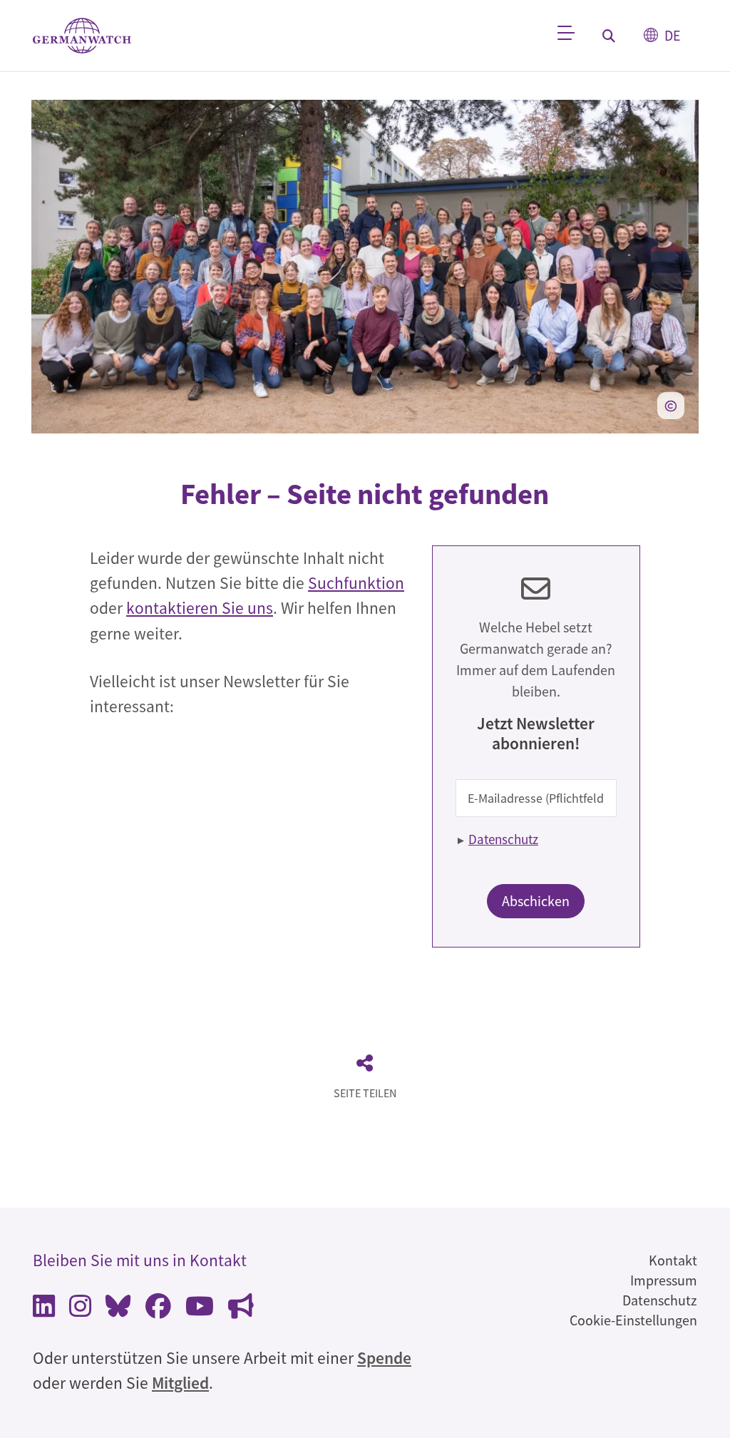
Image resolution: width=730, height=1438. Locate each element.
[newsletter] (241, 1309)
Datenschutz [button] (503, 839)
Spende (384, 1357)
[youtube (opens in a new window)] (199, 1309)
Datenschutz (659, 1300)
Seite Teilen (365, 1093)
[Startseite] (82, 36)
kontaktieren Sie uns (199, 607)
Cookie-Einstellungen (633, 1320)
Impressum (663, 1280)
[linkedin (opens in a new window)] (44, 1309)
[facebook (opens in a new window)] (158, 1309)
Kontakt (673, 1260)
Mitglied (180, 1382)
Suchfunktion (356, 582)
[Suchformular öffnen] (608, 36)
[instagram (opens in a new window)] (80, 1309)
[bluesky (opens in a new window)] (118, 1309)
